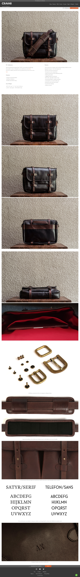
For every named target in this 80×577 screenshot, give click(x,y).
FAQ (58, 4)
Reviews (54, 4)
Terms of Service (39, 573)
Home (3, 6)
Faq (34, 571)
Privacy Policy (46, 573)
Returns (32, 573)
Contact (64, 4)
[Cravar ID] (7, 3)
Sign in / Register (70, 4)
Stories (60, 4)
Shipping (44, 571)
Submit (48, 566)
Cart (76, 4)
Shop (51, 4)
